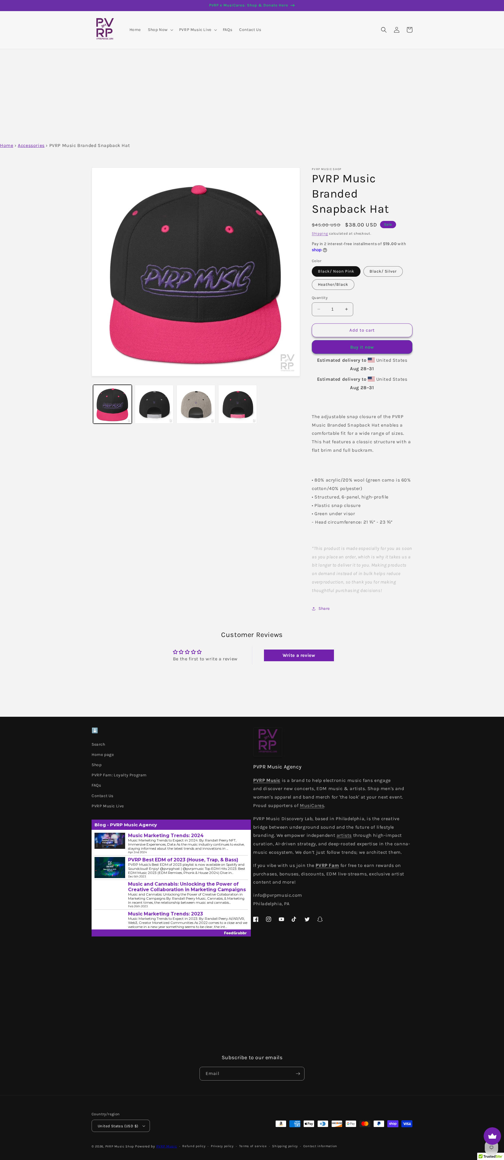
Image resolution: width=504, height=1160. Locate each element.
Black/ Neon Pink (336, 271)
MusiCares (312, 805)
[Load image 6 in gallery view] (237, 404)
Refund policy (193, 1146)
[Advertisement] (252, 93)
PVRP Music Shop (119, 1146)
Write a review (299, 655)
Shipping (320, 233)
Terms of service (253, 1146)
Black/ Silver (383, 271)
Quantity (320, 297)
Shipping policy (285, 1146)
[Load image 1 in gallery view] (112, 404)
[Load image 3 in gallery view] (154, 404)
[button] (160, 30)
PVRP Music (166, 1146)
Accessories (31, 145)
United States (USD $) (118, 1126)
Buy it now (362, 347)
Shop (97, 764)
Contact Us (102, 795)
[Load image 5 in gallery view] (195, 404)
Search (98, 744)
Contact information (320, 1146)
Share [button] (324, 608)
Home (6, 145)
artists (344, 835)
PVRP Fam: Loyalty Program (119, 775)
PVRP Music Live (108, 806)
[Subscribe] (297, 1074)
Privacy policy (222, 1146)
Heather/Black (333, 284)
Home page (103, 754)
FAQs (96, 785)
